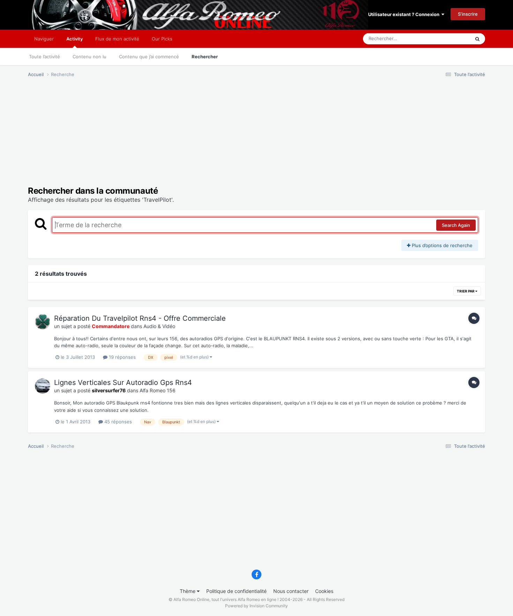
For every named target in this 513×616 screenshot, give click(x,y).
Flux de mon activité (117, 39)
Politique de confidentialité (236, 591)
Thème (188, 591)
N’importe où (448, 38)
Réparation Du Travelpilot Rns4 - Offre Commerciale (140, 318)
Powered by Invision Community (256, 605)
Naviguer (44, 39)
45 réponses (117, 421)
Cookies (324, 591)
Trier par (466, 291)
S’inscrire (468, 14)
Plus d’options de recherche (441, 245)
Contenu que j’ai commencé (149, 56)
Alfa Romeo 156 (158, 390)
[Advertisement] (155, 137)
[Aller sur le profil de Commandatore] (42, 321)
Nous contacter (290, 591)
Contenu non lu (89, 56)
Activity (74, 39)
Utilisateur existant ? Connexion (404, 14)
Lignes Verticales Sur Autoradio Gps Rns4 (123, 382)
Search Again (456, 225)
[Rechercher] (477, 38)
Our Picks (162, 39)
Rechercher (205, 56)
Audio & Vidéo (159, 326)
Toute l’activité (44, 56)
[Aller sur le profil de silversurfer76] (42, 386)
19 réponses (121, 357)
